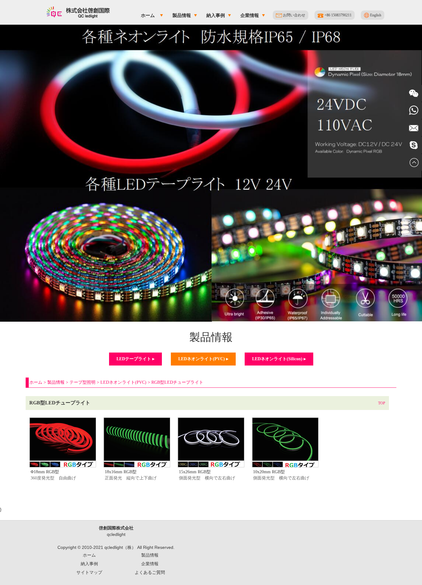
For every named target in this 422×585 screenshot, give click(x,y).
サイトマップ (89, 572)
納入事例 (215, 15)
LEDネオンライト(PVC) (123, 382)
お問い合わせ (293, 15)
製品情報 (181, 15)
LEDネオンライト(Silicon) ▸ (279, 359)
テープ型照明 (82, 382)
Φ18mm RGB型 (45, 472)
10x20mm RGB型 (269, 472)
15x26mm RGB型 (195, 472)
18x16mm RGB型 (121, 472)
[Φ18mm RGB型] (63, 420)
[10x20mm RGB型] (285, 420)
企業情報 (249, 15)
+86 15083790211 (337, 15)
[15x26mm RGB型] (211, 420)
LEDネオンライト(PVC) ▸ (203, 359)
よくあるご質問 (150, 572)
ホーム (148, 15)
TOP (381, 403)
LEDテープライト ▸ (135, 359)
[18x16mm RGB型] (137, 420)
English (375, 15)
